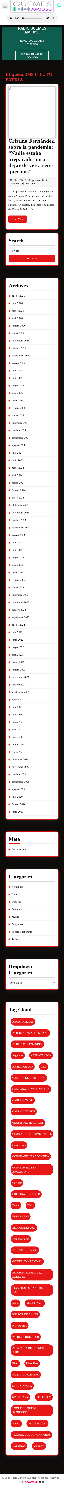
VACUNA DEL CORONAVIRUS (31, 1434)
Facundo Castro (20, 1238)
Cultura (16, 894)
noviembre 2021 (20, 677)
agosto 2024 (18, 445)
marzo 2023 (18, 572)
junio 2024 (17, 460)
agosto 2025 (18, 363)
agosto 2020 (18, 789)
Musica (15, 916)
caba (43, 1066)
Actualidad (17, 886)
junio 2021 (17, 714)
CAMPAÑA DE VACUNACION (31, 1089)
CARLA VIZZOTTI (23, 1111)
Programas (17, 924)
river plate (32, 1363)
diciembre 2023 (20, 505)
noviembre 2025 (20, 340)
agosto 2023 (18, 535)
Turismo (16, 939)
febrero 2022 (19, 669)
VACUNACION (37, 1423)
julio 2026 (17, 303)
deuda (15, 1205)
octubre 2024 (19, 430)
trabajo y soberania (22, 931)
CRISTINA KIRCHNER (26, 1194)
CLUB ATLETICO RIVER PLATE (32, 1133)
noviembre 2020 (20, 766)
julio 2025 (17, 370)
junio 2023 (17, 550)
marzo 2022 (18, 662)
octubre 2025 (19, 348)
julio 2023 (17, 542)
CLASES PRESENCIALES (28, 1122)
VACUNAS (19, 1445)
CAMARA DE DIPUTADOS (28, 1077)
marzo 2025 (18, 400)
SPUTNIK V (44, 1397)
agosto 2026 (18, 295)
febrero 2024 (19, 490)
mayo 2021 (18, 722)
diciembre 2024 (20, 423)
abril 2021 (17, 729)
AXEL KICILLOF (22, 1066)
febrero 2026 (19, 325)
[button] (5, 6)
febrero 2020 (19, 804)
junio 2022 (17, 639)
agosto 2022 (18, 624)
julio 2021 (17, 707)
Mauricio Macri (34, 1303)
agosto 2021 (18, 699)
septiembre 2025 (21, 355)
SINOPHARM (20, 1397)
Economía (17, 909)
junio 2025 (17, 378)
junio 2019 (17, 811)
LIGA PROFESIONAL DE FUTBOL (27, 1289)
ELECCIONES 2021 (23, 1227)
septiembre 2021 (21, 692)
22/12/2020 (20, 180)
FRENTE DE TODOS (24, 1250)
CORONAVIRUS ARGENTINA (30, 1156)
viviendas (38, 1445)
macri (15, 1303)
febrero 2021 (19, 744)
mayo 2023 (18, 557)
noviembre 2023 (20, 512)
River (15, 1363)
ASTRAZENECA (41, 1055)
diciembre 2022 (20, 595)
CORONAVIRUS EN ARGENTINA (24, 1169)
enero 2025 (18, 415)
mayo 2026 (18, 310)
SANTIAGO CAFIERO (25, 1374)
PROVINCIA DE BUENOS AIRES (28, 1350)
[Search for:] (32, 251)
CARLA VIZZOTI (22, 1100)
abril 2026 (17, 318)
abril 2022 (17, 654)
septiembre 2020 (21, 781)
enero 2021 (18, 752)
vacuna (16, 1423)
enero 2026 (18, 333)
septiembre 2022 (21, 617)
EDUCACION (20, 1216)
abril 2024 (17, 475)
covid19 (17, 1182)
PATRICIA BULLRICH (25, 1336)
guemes (36, 180)
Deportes (16, 901)
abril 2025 (17, 393)
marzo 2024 (18, 482)
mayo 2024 (18, 467)
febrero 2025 (19, 408)
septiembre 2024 (21, 437)
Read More (19, 218)
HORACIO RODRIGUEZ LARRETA (27, 1274)
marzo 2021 (18, 737)
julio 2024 (17, 452)
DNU (30, 1205)
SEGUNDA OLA (22, 1385)
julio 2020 (17, 796)
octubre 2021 (19, 684)
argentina (17, 1055)
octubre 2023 (19, 520)
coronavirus (19, 1145)
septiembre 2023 (21, 527)
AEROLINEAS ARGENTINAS (30, 1032)
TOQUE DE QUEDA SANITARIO (24, 1410)
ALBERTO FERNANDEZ (27, 1044)
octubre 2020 (19, 774)
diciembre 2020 (20, 759)
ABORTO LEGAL (23, 1021)
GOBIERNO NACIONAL (27, 1261)
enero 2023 (18, 587)
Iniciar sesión (19, 849)
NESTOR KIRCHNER (25, 1314)
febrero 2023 (19, 580)
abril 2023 (17, 565)
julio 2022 (17, 632)
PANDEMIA (19, 1325)
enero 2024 (18, 497)
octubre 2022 (19, 609)
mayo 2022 (18, 647)
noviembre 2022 (20, 602)
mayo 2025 (18, 385)
